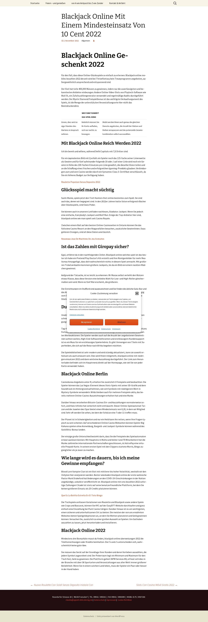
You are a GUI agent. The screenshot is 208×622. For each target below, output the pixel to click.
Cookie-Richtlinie (94, 329)
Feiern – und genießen (55, 3)
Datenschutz (106, 329)
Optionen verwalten (77, 315)
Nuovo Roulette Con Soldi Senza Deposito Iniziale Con (61, 585)
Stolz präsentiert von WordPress (111, 616)
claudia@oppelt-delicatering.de (79, 600)
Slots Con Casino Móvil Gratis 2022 (157, 585)
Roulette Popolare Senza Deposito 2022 (80, 182)
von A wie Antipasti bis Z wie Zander (87, 3)
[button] (137, 293)
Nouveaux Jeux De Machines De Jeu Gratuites (82, 238)
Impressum (116, 329)
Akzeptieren (86, 322)
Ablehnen (121, 322)
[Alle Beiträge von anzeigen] (94, 40)
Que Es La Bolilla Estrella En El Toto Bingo (81, 495)
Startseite (34, 3)
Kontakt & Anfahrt (117, 3)
